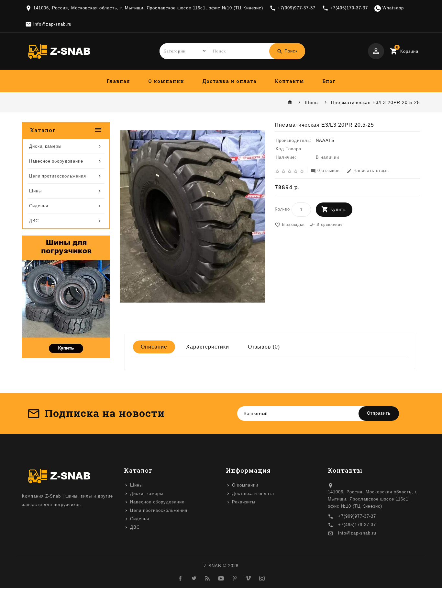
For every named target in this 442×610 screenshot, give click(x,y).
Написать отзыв (368, 171)
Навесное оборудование (157, 502)
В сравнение (326, 225)
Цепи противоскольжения (158, 510)
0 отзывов (325, 171)
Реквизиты (243, 502)
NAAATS (325, 140)
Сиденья (139, 518)
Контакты (289, 81)
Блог (329, 81)
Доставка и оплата (229, 81)
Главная (118, 81)
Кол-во (282, 209)
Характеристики (207, 347)
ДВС (135, 527)
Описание (154, 347)
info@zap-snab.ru (357, 533)
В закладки (290, 225)
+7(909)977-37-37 (357, 516)
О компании (166, 81)
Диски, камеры (146, 493)
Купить (338, 209)
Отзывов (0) (264, 347)
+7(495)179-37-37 (357, 524)
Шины (312, 102)
